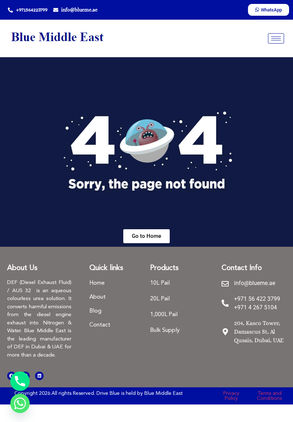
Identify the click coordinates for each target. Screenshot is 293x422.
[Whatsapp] (20, 403)
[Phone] (20, 381)
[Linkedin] (39, 376)
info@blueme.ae (254, 283)
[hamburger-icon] (276, 38)
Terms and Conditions (269, 396)
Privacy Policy (231, 396)
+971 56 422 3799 (257, 298)
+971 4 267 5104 (255, 307)
